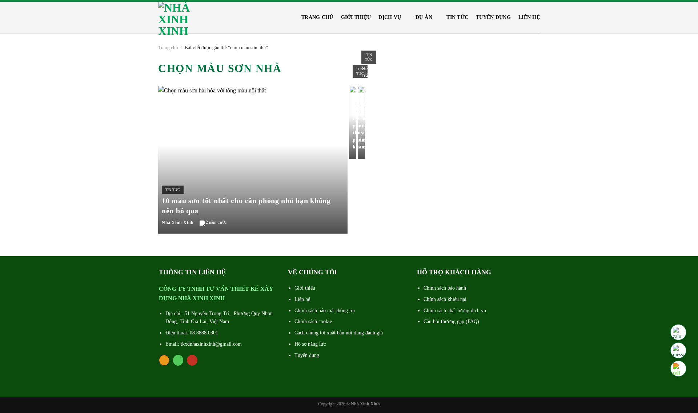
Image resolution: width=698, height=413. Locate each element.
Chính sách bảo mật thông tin (324, 310)
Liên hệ (529, 17)
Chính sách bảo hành (445, 288)
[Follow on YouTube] (192, 360)
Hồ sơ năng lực (310, 344)
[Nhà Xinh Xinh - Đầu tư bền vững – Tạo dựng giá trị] (180, 18)
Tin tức (457, 17)
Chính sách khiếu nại (445, 299)
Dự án (424, 17)
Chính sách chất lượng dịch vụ (455, 310)
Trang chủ (317, 17)
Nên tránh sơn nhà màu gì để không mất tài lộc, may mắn (369, 108)
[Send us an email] (164, 360)
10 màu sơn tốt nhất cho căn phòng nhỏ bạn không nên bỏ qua (246, 205)
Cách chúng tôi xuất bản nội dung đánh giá (338, 332)
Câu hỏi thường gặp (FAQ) (451, 321)
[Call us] (178, 360)
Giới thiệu (356, 17)
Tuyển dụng (493, 17)
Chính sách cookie (313, 321)
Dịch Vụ (389, 17)
